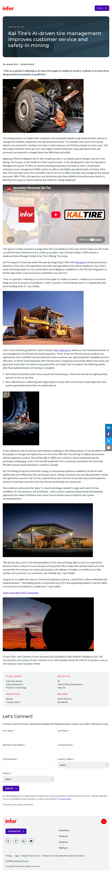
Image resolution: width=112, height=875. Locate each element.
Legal (17, 855)
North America (64, 698)
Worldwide (63, 702)
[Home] (8, 8)
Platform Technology (16, 687)
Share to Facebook (108, 434)
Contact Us (14, 831)
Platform (63, 848)
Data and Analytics (14, 684)
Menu (100, 8)
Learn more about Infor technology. (21, 593)
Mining (9, 698)
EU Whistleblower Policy (17, 861)
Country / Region (65, 759)
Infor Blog (16, 26)
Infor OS (61, 687)
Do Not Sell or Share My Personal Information (63, 855)
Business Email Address (13, 744)
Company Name (65, 744)
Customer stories (14, 681)
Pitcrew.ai (80, 262)
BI (59, 681)
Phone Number (10, 759)
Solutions (63, 842)
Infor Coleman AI (61, 350)
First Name (8, 730)
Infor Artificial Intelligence (70, 684)
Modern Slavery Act (30, 855)
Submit (9, 788)
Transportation (13, 702)
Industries (64, 830)
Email (108, 447)
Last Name (63, 730)
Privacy (8, 855)
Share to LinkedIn (108, 427)
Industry (7, 773)
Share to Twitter (108, 440)
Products (63, 836)
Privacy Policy (65, 799)
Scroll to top (104, 821)
